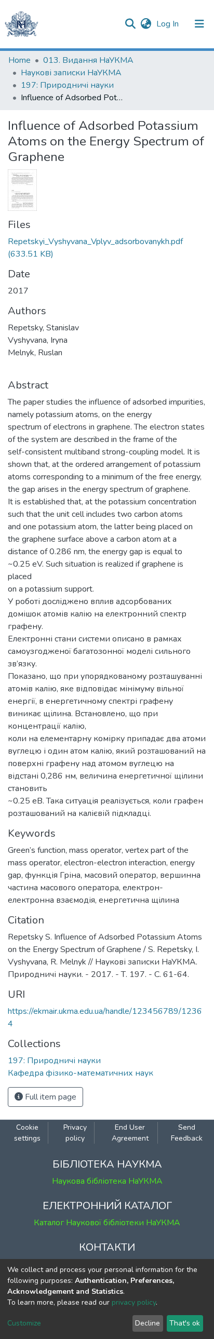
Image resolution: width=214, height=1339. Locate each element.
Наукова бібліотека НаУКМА (107, 1181)
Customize (24, 1323)
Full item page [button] (49, 1097)
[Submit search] (130, 24)
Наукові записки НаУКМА (71, 72)
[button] (145, 24)
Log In (168, 24)
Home (19, 60)
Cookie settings (27, 1132)
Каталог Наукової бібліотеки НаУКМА (107, 1222)
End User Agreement (130, 1132)
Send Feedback (187, 1132)
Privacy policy (75, 1132)
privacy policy (134, 1302)
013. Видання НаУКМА (88, 60)
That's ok (184, 1323)
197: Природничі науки (67, 85)
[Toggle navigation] (199, 24)
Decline (147, 1323)
